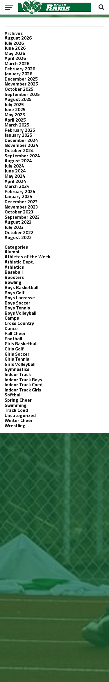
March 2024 (17, 186)
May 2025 (15, 114)
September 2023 (22, 216)
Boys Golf (15, 292)
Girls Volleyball (20, 364)
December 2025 (21, 78)
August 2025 (18, 99)
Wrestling (15, 425)
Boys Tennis (17, 307)
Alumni (12, 251)
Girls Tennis (17, 358)
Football (13, 338)
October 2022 (19, 232)
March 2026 (17, 63)
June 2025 (15, 109)
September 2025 (22, 94)
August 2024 (18, 160)
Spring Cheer (18, 399)
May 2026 (15, 53)
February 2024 (20, 191)
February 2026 (20, 68)
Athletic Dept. (19, 261)
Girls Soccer (17, 353)
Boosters (14, 277)
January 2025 (18, 134)
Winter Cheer (19, 420)
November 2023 (21, 206)
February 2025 (20, 130)
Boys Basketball (21, 287)
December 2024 (21, 140)
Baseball (14, 271)
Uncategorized (20, 415)
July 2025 (14, 104)
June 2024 (15, 170)
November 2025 (21, 83)
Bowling (13, 282)
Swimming (16, 405)
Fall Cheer (15, 333)
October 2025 (19, 89)
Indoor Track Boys (23, 379)
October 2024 (19, 150)
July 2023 (14, 227)
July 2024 (14, 165)
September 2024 (22, 155)
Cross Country (19, 323)
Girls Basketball (21, 343)
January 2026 (18, 73)
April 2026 (15, 58)
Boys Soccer (17, 302)
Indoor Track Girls (23, 389)
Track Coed (16, 410)
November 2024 (21, 145)
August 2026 (18, 37)
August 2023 (18, 221)
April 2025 (15, 119)
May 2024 (15, 175)
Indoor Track (18, 374)
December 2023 (21, 201)
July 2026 (14, 43)
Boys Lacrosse (20, 297)
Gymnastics (17, 369)
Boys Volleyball (20, 312)
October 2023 (19, 211)
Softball (13, 394)
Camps (12, 317)
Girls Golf (14, 348)
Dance (11, 328)
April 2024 (15, 181)
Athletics (14, 266)
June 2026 (15, 47)
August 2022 (18, 237)
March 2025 (17, 124)
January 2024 (18, 196)
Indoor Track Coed (23, 384)
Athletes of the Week (27, 256)
